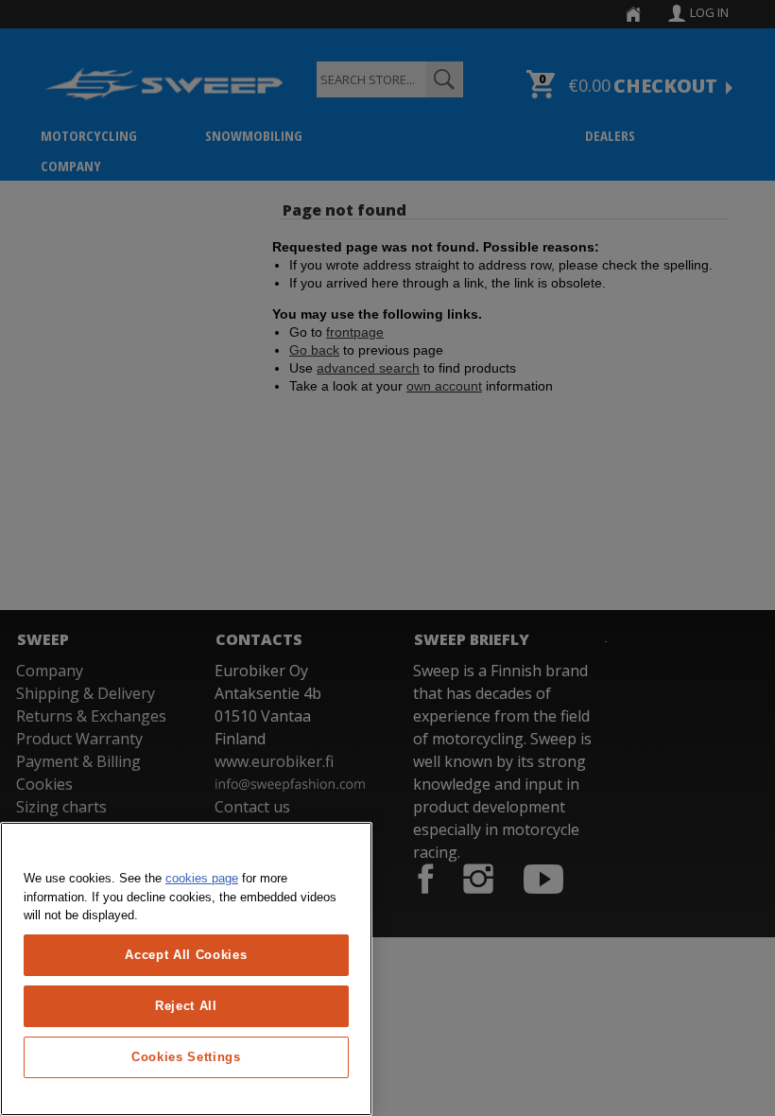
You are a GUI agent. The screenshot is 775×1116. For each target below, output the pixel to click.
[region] (186, 969)
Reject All (186, 1006)
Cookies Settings (186, 1057)
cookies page (201, 878)
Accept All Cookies (186, 955)
